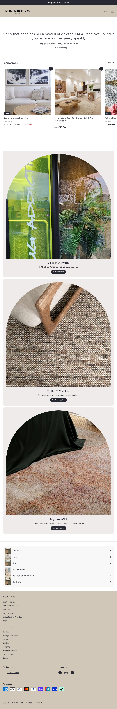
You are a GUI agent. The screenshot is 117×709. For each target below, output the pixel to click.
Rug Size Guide (9, 602)
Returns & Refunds (10, 651)
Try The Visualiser (58, 400)
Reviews (6, 639)
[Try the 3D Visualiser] (58, 334)
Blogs (5, 621)
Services (6, 643)
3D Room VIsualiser (10, 606)
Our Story (7, 632)
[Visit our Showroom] (58, 206)
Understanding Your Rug (12, 617)
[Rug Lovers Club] (58, 462)
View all (111, 63)
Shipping (6, 647)
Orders (29, 703)
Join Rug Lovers (58, 528)
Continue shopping (58, 48)
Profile (39, 703)
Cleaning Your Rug (10, 613)
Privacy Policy (8, 654)
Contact (6, 658)
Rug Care (6, 610)
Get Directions (58, 272)
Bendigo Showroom (10, 636)
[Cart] (105, 11)
